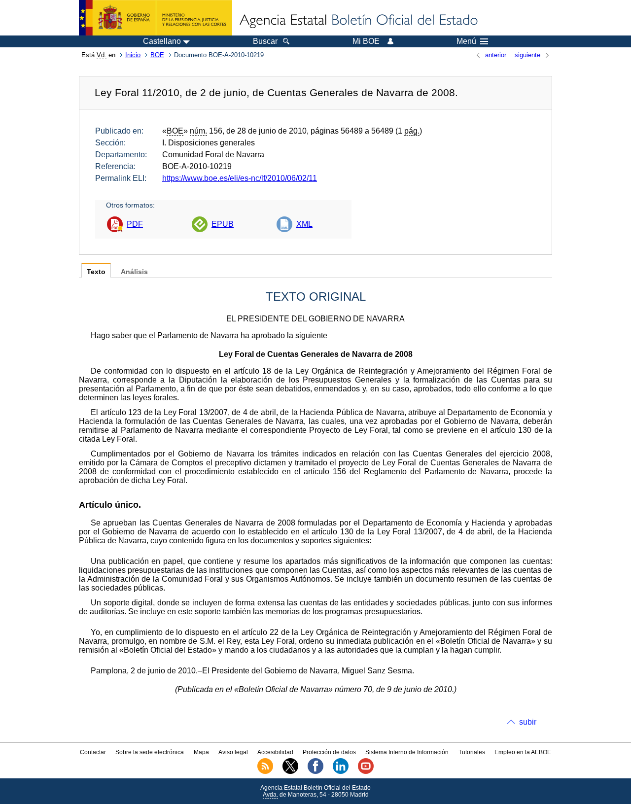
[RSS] (265, 772)
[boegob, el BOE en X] (290, 772)
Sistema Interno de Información (407, 752)
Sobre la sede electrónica (149, 752)
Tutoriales (471, 752)
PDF (135, 224)
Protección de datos (329, 752)
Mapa (201, 752)
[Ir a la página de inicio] (358, 20)
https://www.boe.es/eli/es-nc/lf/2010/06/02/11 (239, 178)
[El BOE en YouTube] (366, 772)
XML (304, 224)
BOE (157, 55)
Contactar (93, 752)
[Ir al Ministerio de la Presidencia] (155, 17)
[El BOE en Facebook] (315, 772)
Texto (96, 272)
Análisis (134, 272)
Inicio (132, 55)
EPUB (222, 224)
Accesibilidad (275, 752)
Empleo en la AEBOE (522, 752)
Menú (466, 41)
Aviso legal (233, 752)
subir (527, 722)
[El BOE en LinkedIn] (341, 772)
